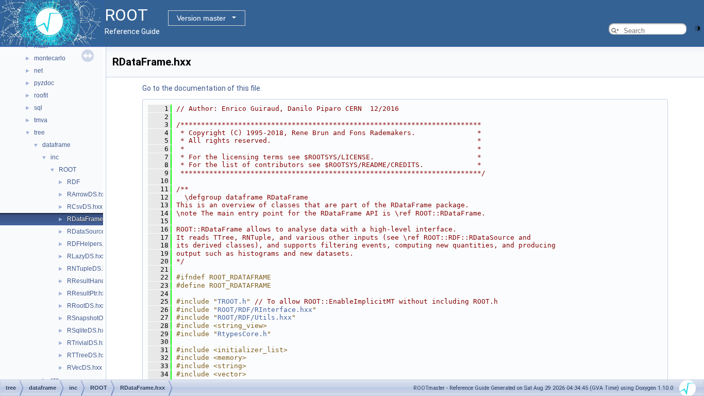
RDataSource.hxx (91, 231)
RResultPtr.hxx (87, 293)
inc (55, 157)
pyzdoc (44, 83)
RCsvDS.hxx (85, 206)
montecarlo (49, 58)
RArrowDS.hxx (87, 194)
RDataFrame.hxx (90, 219)
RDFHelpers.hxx (90, 244)
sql (38, 107)
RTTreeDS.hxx (87, 355)
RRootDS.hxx (86, 305)
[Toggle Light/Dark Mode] (697, 27)
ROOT (67, 169)
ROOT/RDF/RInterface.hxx (264, 310)
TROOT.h (231, 301)
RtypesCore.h (242, 334)
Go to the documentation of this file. (202, 88)
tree (39, 132)
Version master (201, 18)
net (38, 70)
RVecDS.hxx (84, 367)
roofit (41, 95)
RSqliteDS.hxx (87, 330)
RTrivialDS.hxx (88, 342)
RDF (73, 182)
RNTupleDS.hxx (89, 268)
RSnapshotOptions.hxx (99, 318)
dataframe (56, 144)
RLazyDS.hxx (86, 256)
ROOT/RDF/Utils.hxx (254, 317)
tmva (40, 120)
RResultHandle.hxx (94, 281)
